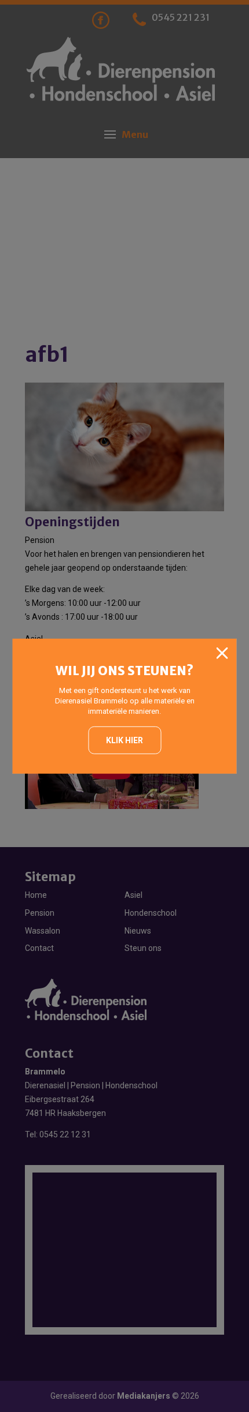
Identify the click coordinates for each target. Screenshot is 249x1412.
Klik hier (124, 740)
